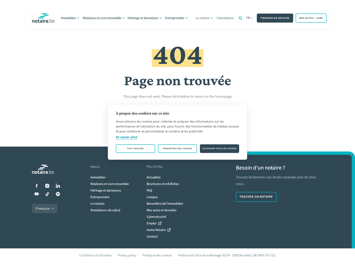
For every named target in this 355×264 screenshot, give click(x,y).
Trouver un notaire (274, 18)
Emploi (152, 223)
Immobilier (68, 18)
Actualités (154, 177)
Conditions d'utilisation (95, 255)
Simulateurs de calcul (105, 210)
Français (43, 208)
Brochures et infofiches (163, 184)
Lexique (152, 197)
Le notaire (202, 18)
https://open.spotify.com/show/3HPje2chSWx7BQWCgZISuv (58, 194)
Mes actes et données (161, 210)
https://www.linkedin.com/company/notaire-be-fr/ (58, 186)
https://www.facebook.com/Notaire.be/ (36, 186)
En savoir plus (126, 137)
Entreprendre (174, 18)
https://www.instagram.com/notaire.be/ (47, 186)
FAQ (149, 190)
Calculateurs (225, 18)
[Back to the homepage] (43, 18)
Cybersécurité (156, 217)
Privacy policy (127, 255)
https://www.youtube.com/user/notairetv (36, 194)
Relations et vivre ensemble (102, 18)
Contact (152, 236)
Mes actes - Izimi (311, 18)
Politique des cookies (157, 255)
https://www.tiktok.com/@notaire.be (47, 194)
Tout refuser (135, 148)
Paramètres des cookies (177, 148)
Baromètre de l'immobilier (165, 203)
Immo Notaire (156, 230)
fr (248, 18)
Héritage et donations (143, 18)
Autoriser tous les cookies (220, 148)
